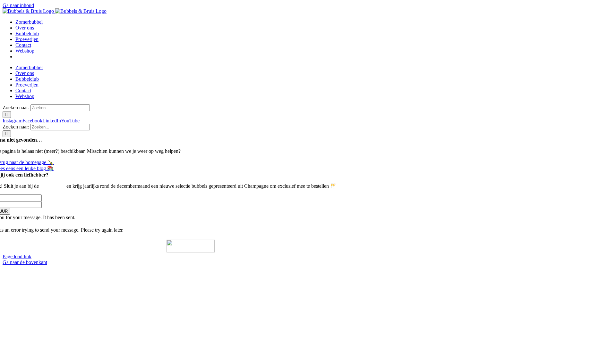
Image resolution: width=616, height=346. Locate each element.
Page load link (17, 256)
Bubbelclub (52, 186)
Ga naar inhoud (18, 5)
